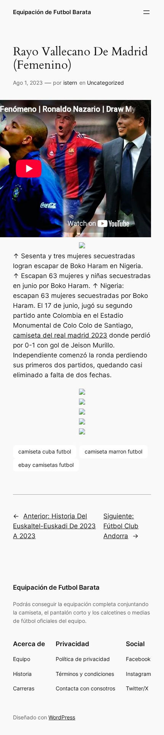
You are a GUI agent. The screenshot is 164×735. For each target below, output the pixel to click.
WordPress (61, 717)
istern (70, 82)
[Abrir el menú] (146, 12)
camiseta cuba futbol (44, 451)
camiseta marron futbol (113, 451)
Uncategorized (105, 82)
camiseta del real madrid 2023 (60, 335)
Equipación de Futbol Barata (52, 12)
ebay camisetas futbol (46, 465)
